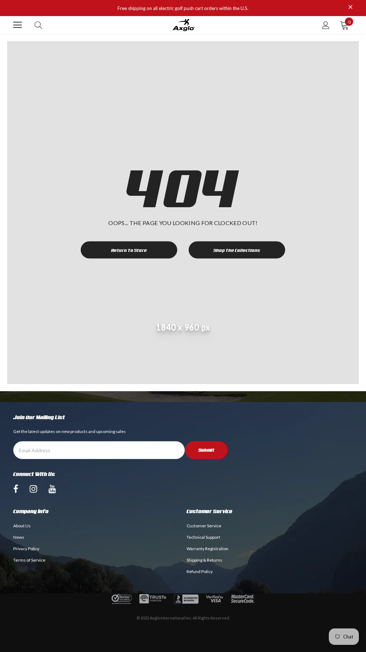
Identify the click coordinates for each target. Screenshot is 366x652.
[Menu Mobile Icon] (17, 25)
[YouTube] (52, 488)
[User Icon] (326, 25)
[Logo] (184, 25)
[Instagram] (33, 488)
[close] (350, 7)
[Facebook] (15, 488)
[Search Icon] (38, 25)
